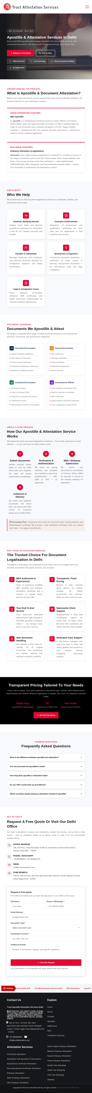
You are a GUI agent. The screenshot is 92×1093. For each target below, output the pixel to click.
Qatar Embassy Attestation (18, 1078)
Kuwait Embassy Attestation (59, 1056)
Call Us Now (47, 53)
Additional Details (18, 945)
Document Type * (18, 923)
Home (49, 1007)
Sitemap (50, 1079)
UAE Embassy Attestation (18, 1082)
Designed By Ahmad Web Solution (68, 1087)
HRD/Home (52, 1026)
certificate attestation (16, 1054)
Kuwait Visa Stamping (56, 1065)
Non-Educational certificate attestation (24, 1068)
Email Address (17, 912)
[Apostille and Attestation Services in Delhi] (31, 6)
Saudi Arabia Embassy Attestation (61, 1046)
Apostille (51, 1021)
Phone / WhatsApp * (55, 901)
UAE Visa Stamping (55, 1075)
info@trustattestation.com (24, 867)
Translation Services (55, 1035)
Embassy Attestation (15, 1073)
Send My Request (47, 962)
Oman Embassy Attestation (58, 1060)
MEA (49, 1031)
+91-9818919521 (15, 1037)
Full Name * (15, 901)
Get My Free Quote (47, 715)
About (50, 1012)
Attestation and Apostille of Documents (24, 1059)
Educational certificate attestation (21, 1063)
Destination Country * (20, 934)
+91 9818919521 (19, 859)
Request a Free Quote (22, 53)
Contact (50, 1016)
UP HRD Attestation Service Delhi (36, 988)
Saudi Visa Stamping (56, 1070)
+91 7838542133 (33, 859)
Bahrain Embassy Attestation (59, 1051)
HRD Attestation (60, 988)
